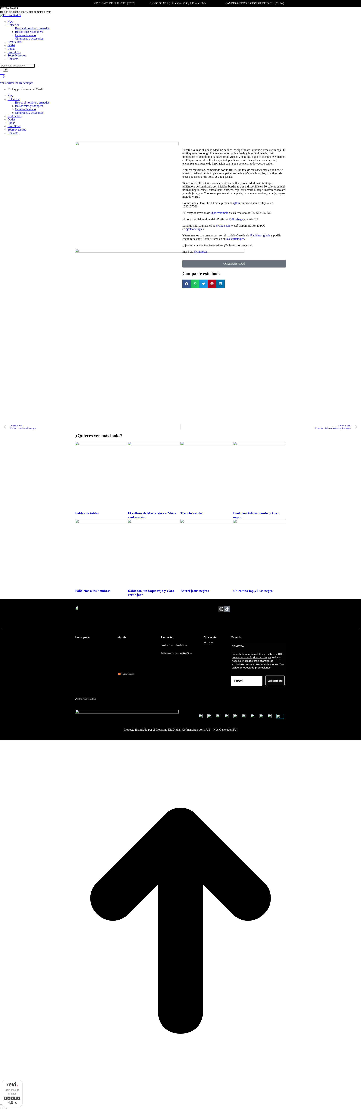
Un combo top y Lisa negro (253, 591)
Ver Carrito (6, 83)
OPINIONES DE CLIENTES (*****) (115, 3)
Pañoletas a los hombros (92, 591)
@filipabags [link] (235, 219)
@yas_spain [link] (223, 225)
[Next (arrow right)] (5, 1108)
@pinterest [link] (200, 251)
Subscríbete (275, 680)
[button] (186, 284)
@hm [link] (236, 203)
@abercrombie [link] (219, 212)
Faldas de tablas (87, 513)
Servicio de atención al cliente (174, 645)
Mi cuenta (208, 642)
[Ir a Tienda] (180, 1100)
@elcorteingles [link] (195, 229)
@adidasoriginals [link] (260, 235)
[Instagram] (221, 609)
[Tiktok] (227, 609)
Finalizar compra (23, 83)
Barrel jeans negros (194, 591)
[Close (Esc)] (1, 1104)
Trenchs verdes (191, 513)
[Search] (37, 65)
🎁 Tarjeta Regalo (126, 674)
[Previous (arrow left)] (1, 1108)
